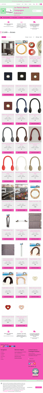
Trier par (26, 37)
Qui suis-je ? (3, 356)
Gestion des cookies (18, 356)
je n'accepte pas (29, 387)
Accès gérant (39, 380)
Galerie (2, 359)
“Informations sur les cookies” (9, 390)
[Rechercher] (41, 11)
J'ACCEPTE (38, 387)
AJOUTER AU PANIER (8, 65)
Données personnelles (18, 358)
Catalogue (3, 353)
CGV (2, 357)
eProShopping (23, 380)
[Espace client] (36, 4)
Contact (30, 4)
